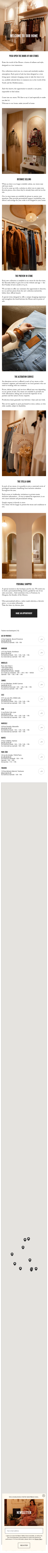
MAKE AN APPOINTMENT (24, 613)
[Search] (6, 6)
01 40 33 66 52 (6, 757)
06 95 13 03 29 (6, 742)
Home (20, 25)
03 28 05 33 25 (6, 700)
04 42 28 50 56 (6, 641)
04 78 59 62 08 (6, 714)
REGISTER (24, 1545)
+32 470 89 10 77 (7, 669)
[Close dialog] (43, 1495)
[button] (14, 1264)
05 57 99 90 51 (6, 653)
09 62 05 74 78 (6, 728)
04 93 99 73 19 (6, 685)
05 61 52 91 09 (6, 773)
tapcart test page (26, 25)
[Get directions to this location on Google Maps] (41, 639)
